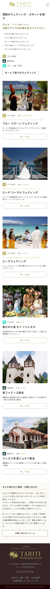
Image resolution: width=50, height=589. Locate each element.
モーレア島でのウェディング (17, 42)
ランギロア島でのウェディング (18, 49)
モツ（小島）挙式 (14, 66)
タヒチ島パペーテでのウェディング (19, 45)
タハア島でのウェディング (16, 38)
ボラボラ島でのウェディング (17, 34)
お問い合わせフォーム (25, 533)
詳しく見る (25, 137)
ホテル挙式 (12, 56)
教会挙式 (11, 61)
